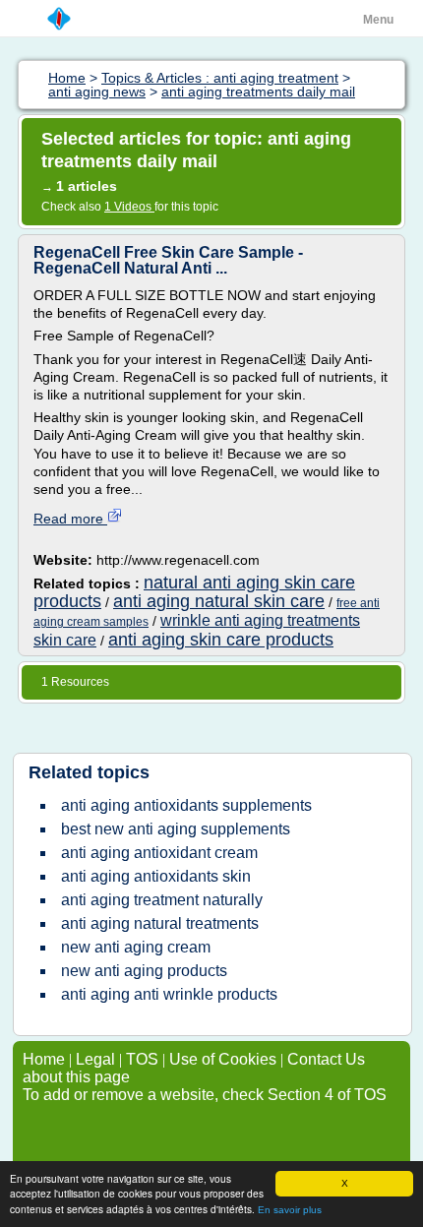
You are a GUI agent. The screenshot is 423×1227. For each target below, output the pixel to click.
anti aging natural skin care (219, 601)
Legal (95, 1059)
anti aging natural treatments (160, 923)
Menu (378, 20)
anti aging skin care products (220, 639)
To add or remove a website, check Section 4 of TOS (205, 1094)
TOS (142, 1059)
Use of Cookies (222, 1059)
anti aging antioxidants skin (156, 876)
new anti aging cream (136, 947)
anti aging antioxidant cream (159, 852)
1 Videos (129, 207)
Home (44, 1059)
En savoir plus (290, 1209)
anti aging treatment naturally (162, 899)
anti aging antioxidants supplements (186, 805)
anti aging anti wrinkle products (169, 994)
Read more (70, 518)
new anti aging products (144, 970)
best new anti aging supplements (175, 829)
